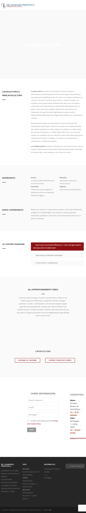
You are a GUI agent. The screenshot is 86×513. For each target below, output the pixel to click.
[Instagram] (73, 510)
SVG (49, 510)
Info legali (48, 478)
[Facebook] (69, 510)
